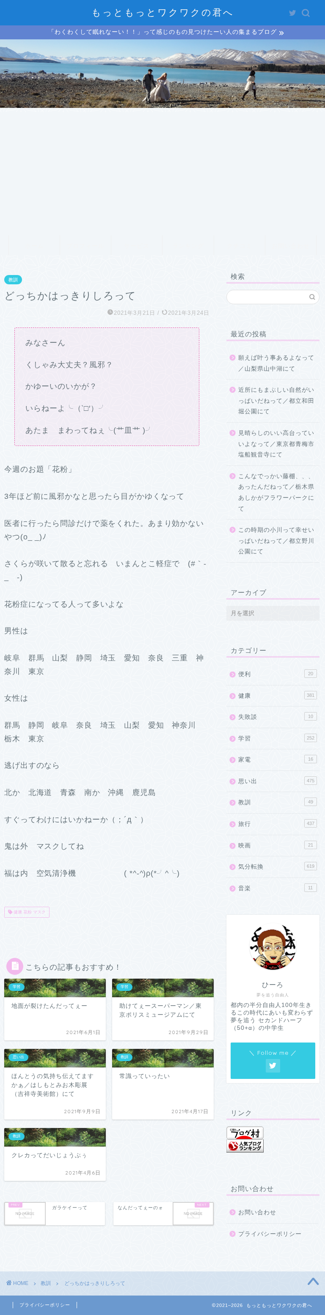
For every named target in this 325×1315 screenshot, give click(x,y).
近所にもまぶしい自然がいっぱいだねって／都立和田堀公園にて (276, 401)
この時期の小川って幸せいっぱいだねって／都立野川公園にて (276, 541)
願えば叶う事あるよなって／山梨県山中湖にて (276, 363)
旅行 (276, 824)
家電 (275, 760)
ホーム (34, 246)
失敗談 (275, 717)
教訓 (13, 279)
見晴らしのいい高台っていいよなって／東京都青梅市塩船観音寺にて (276, 444)
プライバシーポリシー (270, 1234)
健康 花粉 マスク (29, 912)
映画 (275, 845)
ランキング (188, 246)
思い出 (276, 781)
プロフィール (85, 246)
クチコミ (239, 246)
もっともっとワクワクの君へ (162, 12)
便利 (275, 674)
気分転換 (276, 867)
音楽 (275, 888)
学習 (276, 738)
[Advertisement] (162, 171)
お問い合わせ (291, 246)
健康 (276, 696)
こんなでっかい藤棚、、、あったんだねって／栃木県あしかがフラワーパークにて (276, 492)
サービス (136, 246)
